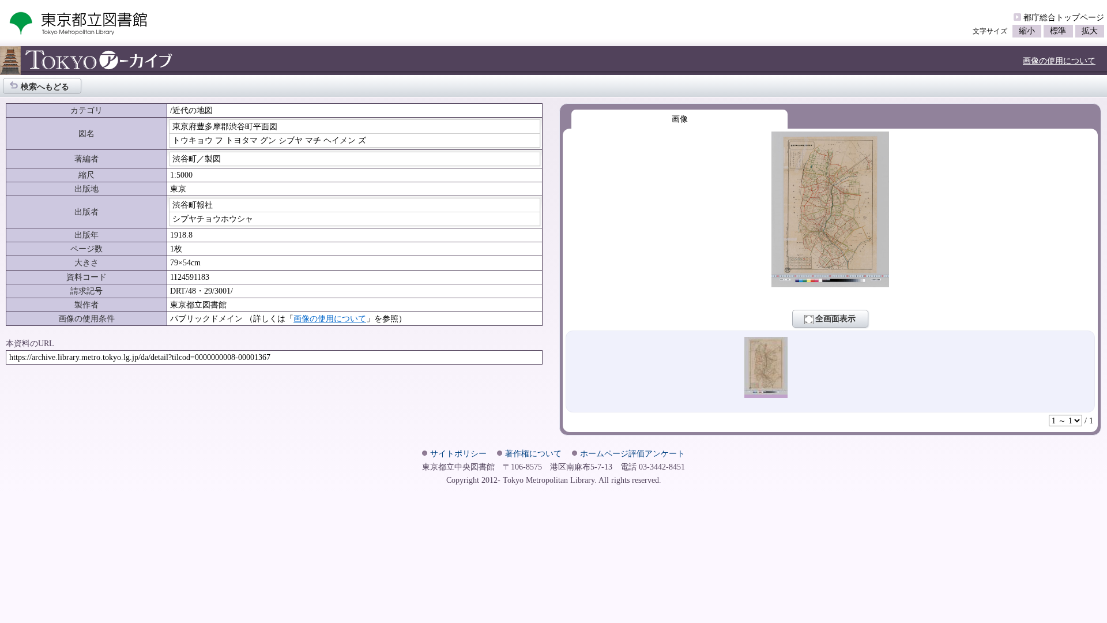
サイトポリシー (458, 453)
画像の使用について (1059, 60)
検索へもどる (45, 86)
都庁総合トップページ (1063, 17)
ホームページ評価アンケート (632, 453)
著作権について (533, 453)
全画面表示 (835, 318)
